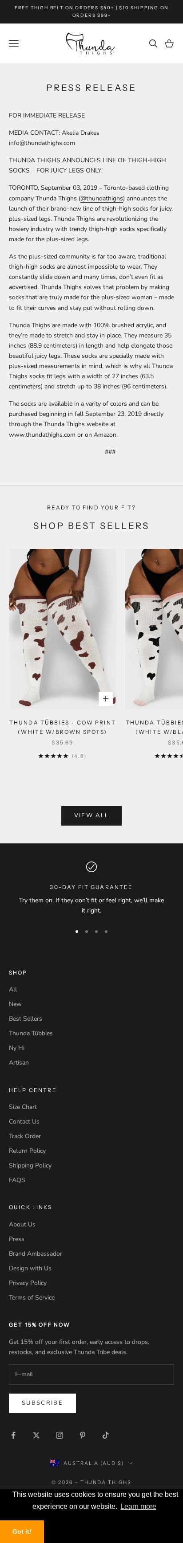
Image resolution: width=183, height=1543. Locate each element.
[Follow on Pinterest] (82, 1435)
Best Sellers (25, 1018)
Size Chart (23, 1107)
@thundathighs (101, 198)
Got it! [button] (22, 1531)
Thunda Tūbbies (31, 1033)
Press (16, 1239)
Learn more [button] (138, 1506)
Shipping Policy (30, 1165)
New (15, 1004)
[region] (91, 889)
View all (91, 815)
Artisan (19, 1062)
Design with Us (30, 1268)
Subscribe (42, 1403)
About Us (22, 1224)
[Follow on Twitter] (36, 1435)
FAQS (17, 1180)
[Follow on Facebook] (13, 1435)
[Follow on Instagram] (59, 1435)
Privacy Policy (28, 1283)
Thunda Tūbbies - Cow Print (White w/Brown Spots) (62, 727)
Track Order (25, 1136)
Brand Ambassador (35, 1253)
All (13, 989)
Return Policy (27, 1151)
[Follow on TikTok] (105, 1435)
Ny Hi (16, 1048)
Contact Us (24, 1121)
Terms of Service (32, 1297)
